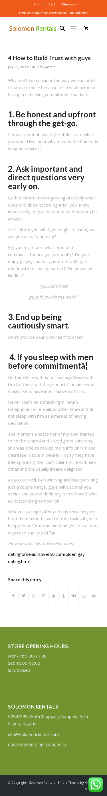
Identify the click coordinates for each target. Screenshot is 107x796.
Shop (38, 4)
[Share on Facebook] (13, 596)
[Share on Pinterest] (44, 596)
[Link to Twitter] (86, 789)
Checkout (69, 4)
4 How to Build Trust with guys (49, 57)
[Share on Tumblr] (63, 596)
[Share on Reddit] (83, 596)
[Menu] (73, 28)
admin (50, 67)
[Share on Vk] (73, 596)
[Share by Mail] (94, 596)
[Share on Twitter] (23, 596)
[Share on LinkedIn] (53, 596)
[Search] (59, 28)
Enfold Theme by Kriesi (75, 782)
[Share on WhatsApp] (34, 596)
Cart (52, 4)
